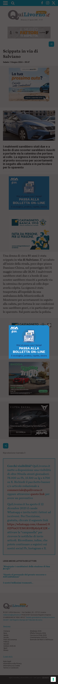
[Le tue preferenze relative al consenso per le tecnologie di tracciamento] (53, 679)
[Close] (49, 325)
